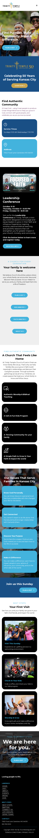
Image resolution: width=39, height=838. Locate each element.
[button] (36, 5)
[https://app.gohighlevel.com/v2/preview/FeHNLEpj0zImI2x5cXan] (11, 5)
